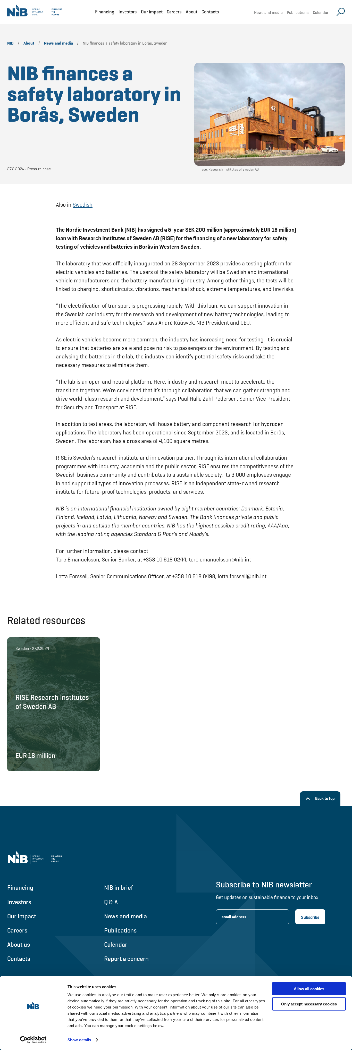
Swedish (83, 204)
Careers (174, 12)
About (191, 12)
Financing (104, 12)
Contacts (210, 12)
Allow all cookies (309, 989)
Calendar (321, 12)
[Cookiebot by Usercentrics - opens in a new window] (33, 1040)
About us (18, 944)
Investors (128, 12)
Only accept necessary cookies (309, 1004)
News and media (268, 12)
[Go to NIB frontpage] (34, 11)
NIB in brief (118, 888)
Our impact (152, 12)
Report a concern (126, 959)
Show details (79, 1040)
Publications (298, 12)
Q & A (111, 902)
